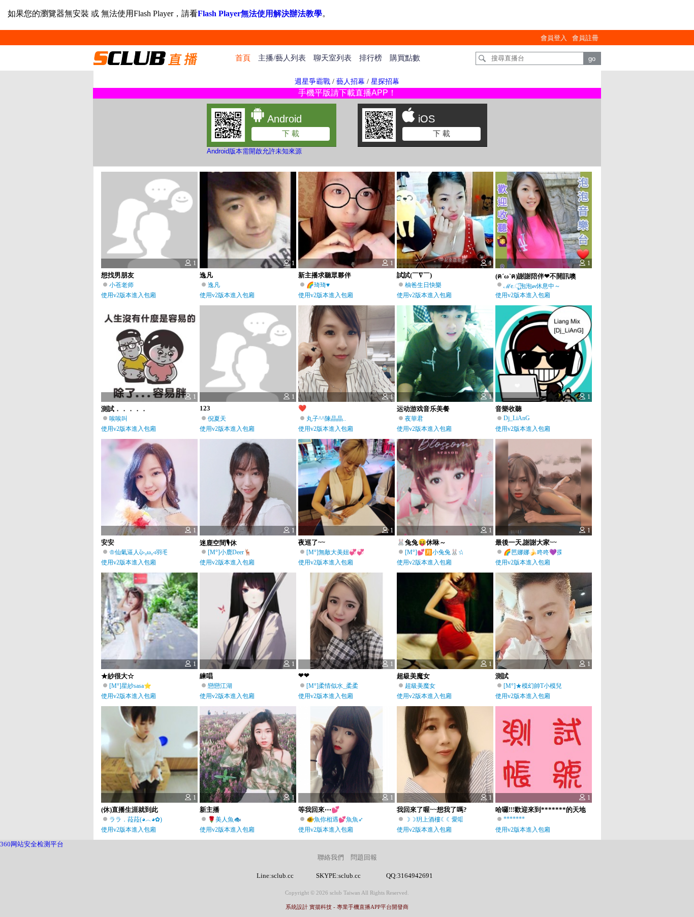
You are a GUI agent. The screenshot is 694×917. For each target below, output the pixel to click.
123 (205, 408)
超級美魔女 (413, 676)
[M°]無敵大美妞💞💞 (335, 552)
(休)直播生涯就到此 (129, 809)
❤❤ (303, 675)
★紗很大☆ (117, 676)
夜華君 (414, 418)
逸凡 (206, 275)
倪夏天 (217, 418)
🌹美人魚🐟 (224, 819)
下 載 (290, 133)
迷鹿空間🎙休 (218, 543)
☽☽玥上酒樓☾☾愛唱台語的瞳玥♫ (452, 819)
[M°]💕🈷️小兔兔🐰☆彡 (437, 552)
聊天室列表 (332, 58)
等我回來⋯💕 (318, 809)
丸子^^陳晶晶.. (326, 418)
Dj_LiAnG (516, 418)
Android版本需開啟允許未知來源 (254, 151)
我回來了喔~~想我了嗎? (432, 809)
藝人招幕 (350, 81)
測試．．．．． (124, 409)
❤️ (302, 408)
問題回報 (364, 857)
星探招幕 (385, 81)
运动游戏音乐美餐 (423, 409)
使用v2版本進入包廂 (128, 295)
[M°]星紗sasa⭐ (130, 685)
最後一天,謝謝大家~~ (526, 542)
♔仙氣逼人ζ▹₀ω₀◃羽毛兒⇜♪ (145, 552)
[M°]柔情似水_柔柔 (332, 685)
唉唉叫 (118, 418)
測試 (502, 676)
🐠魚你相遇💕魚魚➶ (334, 819)
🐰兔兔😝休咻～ (421, 542)
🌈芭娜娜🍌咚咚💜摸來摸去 (542, 552)
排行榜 (370, 58)
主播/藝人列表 (282, 58)
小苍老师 (121, 285)
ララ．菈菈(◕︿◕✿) (135, 819)
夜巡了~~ (311, 542)
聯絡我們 (331, 857)
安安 (107, 542)
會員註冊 (585, 38)
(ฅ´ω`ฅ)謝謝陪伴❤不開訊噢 (535, 276)
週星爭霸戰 (312, 81)
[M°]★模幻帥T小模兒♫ (534, 685)
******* (514, 819)
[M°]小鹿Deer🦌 (229, 552)
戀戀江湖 (220, 685)
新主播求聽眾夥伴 (324, 275)
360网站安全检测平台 (32, 844)
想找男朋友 (117, 275)
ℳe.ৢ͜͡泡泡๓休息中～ (531, 286)
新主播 (209, 809)
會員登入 (554, 38)
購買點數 (405, 58)
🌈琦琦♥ (318, 285)
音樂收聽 (508, 409)
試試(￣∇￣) (414, 275)
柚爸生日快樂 (423, 285)
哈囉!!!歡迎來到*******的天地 (540, 809)
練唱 (206, 676)
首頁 (242, 58)
